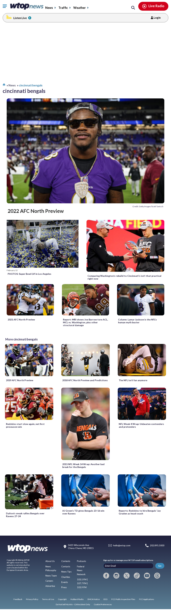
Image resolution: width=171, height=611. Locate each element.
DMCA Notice (94, 599)
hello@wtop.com (121, 545)
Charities (65, 577)
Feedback (18, 599)
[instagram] (116, 576)
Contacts (65, 566)
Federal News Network (81, 570)
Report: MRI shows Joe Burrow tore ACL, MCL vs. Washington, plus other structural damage (85, 322)
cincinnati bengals (30, 85)
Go (159, 565)
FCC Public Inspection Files (123, 599)
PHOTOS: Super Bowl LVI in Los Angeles (29, 273)
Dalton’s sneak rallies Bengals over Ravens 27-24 (25, 515)
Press (64, 587)
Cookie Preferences (103, 604)
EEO (106, 599)
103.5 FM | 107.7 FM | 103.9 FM (82, 583)
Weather (79, 8)
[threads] (157, 576)
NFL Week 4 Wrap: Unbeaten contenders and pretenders (141, 425)
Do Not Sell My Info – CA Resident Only (73, 604)
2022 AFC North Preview (36, 211)
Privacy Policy (32, 599)
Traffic (63, 8)
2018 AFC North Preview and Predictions (85, 380)
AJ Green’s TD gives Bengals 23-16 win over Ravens (83, 512)
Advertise (50, 586)
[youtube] (147, 576)
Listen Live (20, 18)
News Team (51, 575)
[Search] (133, 8)
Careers (49, 580)
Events (64, 582)
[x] (127, 576)
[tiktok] (137, 576)
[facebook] (106, 576)
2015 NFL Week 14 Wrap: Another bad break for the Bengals (83, 465)
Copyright (62, 599)
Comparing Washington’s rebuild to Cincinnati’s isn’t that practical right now (124, 277)
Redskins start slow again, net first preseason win (25, 425)
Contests (65, 561)
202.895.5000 (157, 545)
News (49, 8)
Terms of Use (48, 599)
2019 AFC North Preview (19, 380)
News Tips (66, 571)
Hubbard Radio (76, 599)
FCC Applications (146, 599)
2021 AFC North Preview (21, 319)
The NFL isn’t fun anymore (133, 380)
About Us (50, 561)
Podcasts (81, 561)
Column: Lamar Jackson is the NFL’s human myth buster (137, 321)
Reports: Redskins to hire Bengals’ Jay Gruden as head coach (140, 512)
